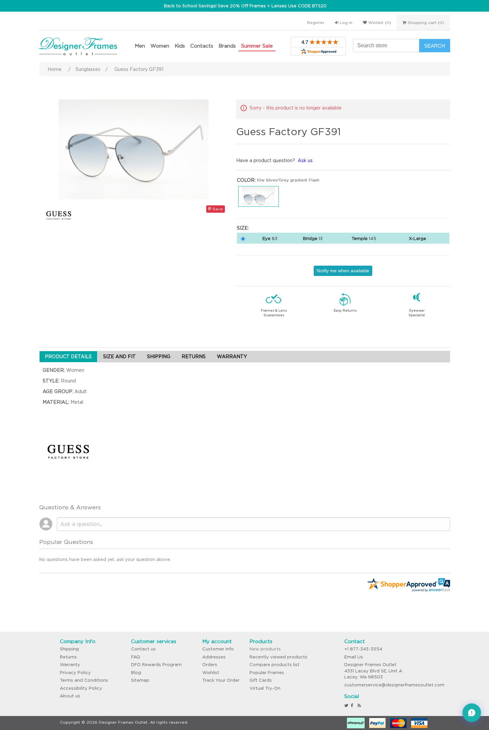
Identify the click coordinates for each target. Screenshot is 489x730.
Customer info (218, 648)
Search (434, 46)
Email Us (353, 656)
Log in (345, 22)
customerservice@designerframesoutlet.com (394, 684)
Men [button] (140, 46)
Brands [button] (227, 46)
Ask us (305, 160)
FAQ (135, 656)
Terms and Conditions (84, 680)
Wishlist (210, 672)
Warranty (70, 664)
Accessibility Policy (81, 688)
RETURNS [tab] (194, 356)
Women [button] (159, 46)
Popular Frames (266, 672)
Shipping (69, 648)
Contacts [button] (201, 46)
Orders (209, 664)
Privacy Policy (75, 672)
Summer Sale (257, 46)
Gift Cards (260, 680)
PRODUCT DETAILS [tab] (68, 356)
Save (217, 209)
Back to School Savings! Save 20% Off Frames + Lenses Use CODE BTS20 (245, 5)
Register (315, 22)
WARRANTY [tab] (232, 356)
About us (70, 695)
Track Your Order (221, 680)
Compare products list (274, 664)
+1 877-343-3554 (363, 648)
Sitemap (140, 680)
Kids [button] (180, 46)
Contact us (143, 648)
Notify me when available (343, 270)
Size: (243, 228)
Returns (68, 656)
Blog (136, 672)
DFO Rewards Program (156, 664)
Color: (246, 180)
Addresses (214, 656)
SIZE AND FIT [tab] (119, 356)
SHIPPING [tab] (158, 356)
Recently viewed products (278, 656)
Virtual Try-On (264, 688)
